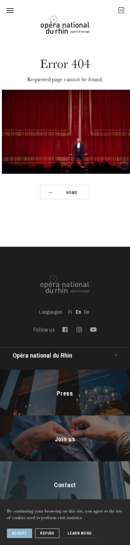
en (78, 311)
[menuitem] (70, 311)
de (86, 311)
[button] (10, 10)
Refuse (47, 533)
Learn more (80, 533)
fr (70, 311)
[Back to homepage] (65, 26)
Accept (19, 533)
